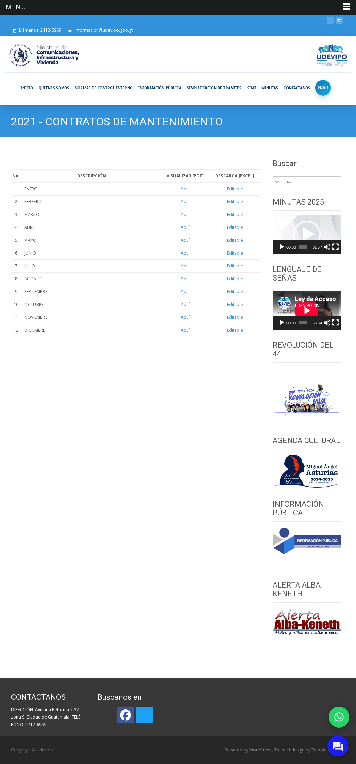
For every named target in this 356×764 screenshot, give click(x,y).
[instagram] (339, 23)
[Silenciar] (327, 246)
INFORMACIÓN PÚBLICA (159, 87)
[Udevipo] (332, 55)
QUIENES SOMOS (54, 87)
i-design (297, 750)
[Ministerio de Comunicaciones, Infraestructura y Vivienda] (44, 55)
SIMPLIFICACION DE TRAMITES (214, 87)
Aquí (185, 189)
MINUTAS (269, 87)
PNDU (323, 87)
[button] (307, 234)
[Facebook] (125, 715)
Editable (235, 189)
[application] (307, 234)
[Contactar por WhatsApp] (339, 717)
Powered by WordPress (248, 750)
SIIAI (251, 87)
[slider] (303, 247)
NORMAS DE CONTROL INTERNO (104, 87)
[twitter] (330, 23)
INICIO (27, 87)
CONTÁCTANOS (297, 87)
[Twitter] (144, 715)
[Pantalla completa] (335, 246)
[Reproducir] (281, 246)
